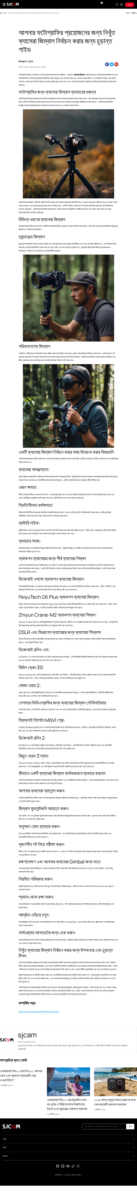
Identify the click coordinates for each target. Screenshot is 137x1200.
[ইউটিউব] (68, 1166)
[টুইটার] (62, 1166)
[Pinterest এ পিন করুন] (116, 64)
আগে (128, 13)
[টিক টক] (73, 1166)
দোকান (129, 5)
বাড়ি (1, 13)
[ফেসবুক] (57, 1166)
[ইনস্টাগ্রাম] (78, 1166)
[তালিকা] (4, 4)
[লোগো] (13, 4)
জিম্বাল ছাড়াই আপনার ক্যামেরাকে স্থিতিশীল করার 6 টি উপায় (39, 1011)
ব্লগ (5, 13)
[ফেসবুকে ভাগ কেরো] (107, 64)
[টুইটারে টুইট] (112, 64)
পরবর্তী (133, 13)
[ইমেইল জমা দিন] (130, 1126)
